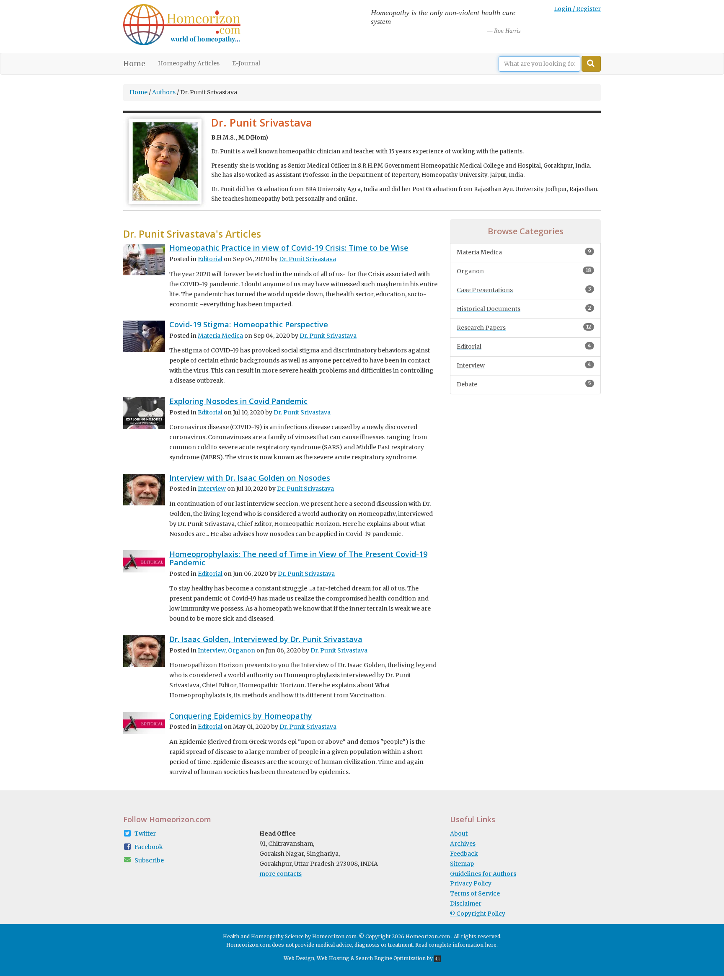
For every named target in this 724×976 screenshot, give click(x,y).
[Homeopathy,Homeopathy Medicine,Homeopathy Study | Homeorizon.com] (181, 26)
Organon (241, 650)
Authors (164, 92)
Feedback (464, 853)
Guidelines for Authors (483, 874)
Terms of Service (475, 893)
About (459, 833)
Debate (524, 384)
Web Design (299, 958)
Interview (212, 488)
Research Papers (524, 327)
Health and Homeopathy (253, 936)
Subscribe (149, 860)
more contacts (280, 874)
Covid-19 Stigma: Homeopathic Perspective (248, 324)
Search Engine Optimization (391, 958)
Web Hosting (333, 958)
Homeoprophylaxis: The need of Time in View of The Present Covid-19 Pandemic (298, 558)
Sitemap (462, 863)
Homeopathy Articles (189, 63)
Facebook (148, 847)
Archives (463, 843)
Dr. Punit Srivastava (307, 259)
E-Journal (246, 63)
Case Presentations (524, 290)
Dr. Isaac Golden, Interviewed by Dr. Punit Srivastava (265, 639)
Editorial (210, 259)
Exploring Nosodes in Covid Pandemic (238, 401)
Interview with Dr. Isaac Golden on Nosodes (249, 478)
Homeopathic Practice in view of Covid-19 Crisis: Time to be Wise (289, 248)
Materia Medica (220, 335)
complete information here (462, 945)
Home (137, 63)
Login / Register (577, 9)
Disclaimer (465, 903)
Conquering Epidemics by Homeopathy (240, 716)
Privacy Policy (470, 883)
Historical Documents (524, 309)
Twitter (145, 833)
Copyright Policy (477, 913)
